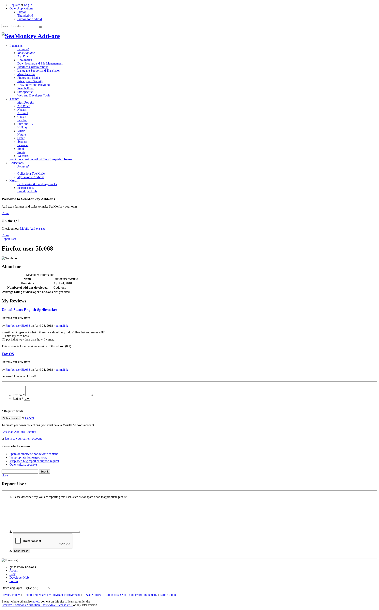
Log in (28, 5)
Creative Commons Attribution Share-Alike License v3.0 (37, 605)
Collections (16, 163)
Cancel (29, 418)
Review (19, 395)
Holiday (22, 127)
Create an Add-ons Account (19, 431)
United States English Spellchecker (29, 310)
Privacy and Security (30, 81)
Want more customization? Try (40, 159)
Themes (14, 99)
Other (20, 138)
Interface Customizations (32, 67)
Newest (21, 109)
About (13, 570)
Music (21, 131)
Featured (23, 49)
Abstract (22, 113)
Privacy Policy (11, 594)
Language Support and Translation (38, 70)
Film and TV (25, 123)
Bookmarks (24, 60)
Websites (22, 155)
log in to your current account (23, 438)
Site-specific (25, 92)
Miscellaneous (26, 74)
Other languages (12, 587)
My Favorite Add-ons (30, 177)
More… (14, 180)
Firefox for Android (29, 19)
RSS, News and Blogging (33, 84)
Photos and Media (28, 77)
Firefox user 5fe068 (18, 325)
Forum (13, 581)
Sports (21, 152)
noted (35, 601)
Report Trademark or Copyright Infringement (52, 594)
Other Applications (21, 8)
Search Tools (25, 88)
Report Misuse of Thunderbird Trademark (131, 594)
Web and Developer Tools (33, 95)
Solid (20, 148)
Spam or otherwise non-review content (33, 454)
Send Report (21, 550)
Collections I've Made (31, 173)
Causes (21, 116)
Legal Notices (92, 594)
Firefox (21, 12)
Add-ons (48, 35)
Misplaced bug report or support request (34, 461)
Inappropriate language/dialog (28, 457)
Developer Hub (27, 191)
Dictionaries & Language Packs (37, 184)
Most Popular (26, 52)
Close (5, 213)
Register (14, 5)
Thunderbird (25, 15)
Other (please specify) (23, 464)
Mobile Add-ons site (32, 228)
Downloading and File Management (39, 63)
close (5, 475)
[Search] (40, 27)
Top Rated (23, 56)
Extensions (16, 45)
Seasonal (22, 145)
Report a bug (168, 594)
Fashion (22, 120)
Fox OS (8, 354)
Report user (9, 238)
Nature (21, 134)
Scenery (22, 141)
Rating (18, 398)
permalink (61, 325)
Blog (12, 574)
